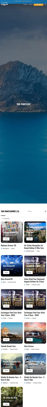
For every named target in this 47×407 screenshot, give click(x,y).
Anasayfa (20, 101)
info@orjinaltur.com (28, 1)
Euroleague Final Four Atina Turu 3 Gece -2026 (11, 297)
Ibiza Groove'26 (9, 265)
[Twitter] (4, 2)
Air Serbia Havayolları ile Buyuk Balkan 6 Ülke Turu (34, 230)
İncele (6, 239)
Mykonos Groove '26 (10, 232)
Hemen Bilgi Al (38, 4)
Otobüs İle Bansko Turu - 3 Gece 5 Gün (35, 363)
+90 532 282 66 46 (18, 1)
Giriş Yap (25, 4)
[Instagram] (3, 2)
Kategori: (3, 215)
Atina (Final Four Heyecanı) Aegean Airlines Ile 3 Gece (33, 263)
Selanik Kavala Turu (10, 333)
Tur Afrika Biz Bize (10, 397)
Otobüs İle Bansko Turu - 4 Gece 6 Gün (12, 363)
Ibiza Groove (31, 333)
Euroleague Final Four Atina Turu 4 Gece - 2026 (34, 297)
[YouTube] (6, 2)
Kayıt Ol (30, 4)
